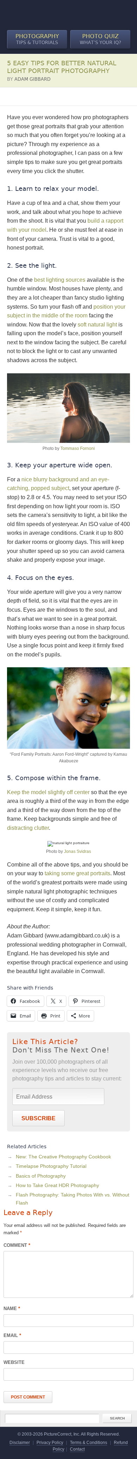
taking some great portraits (77, 873)
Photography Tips (26, 96)
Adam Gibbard (32, 79)
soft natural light (97, 325)
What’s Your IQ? (100, 39)
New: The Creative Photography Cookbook (63, 1156)
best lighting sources (59, 280)
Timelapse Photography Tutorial (51, 1166)
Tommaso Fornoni (77, 448)
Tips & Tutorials (37, 39)
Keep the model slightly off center (48, 792)
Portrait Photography (76, 96)
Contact (77, 1449)
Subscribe (38, 1118)
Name (12, 1308)
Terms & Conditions (88, 1442)
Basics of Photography (41, 1176)
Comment (17, 1245)
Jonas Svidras (77, 851)
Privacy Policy (50, 1442)
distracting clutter (28, 828)
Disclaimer (19, 1442)
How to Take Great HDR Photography (57, 1185)
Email (12, 1335)
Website (14, 1362)
